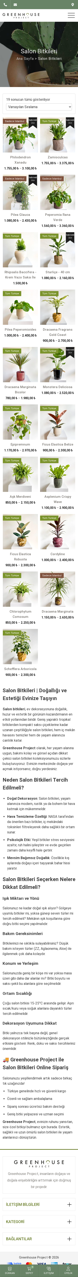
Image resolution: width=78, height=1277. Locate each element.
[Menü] (70, 15)
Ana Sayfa (25, 59)
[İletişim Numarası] (6, 4)
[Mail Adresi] (15, 4)
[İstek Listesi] (73, 4)
